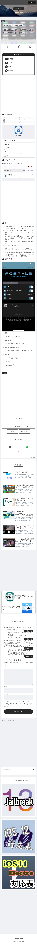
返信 (28, 631)
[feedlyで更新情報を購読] (27, 447)
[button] (29, 46)
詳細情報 (10, 59)
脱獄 (5, 373)
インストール (12, 63)
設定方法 (10, 70)
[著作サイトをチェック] (9, 447)
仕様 (9, 66)
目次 (17, 54)
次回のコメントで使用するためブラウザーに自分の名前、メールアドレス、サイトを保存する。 (18, 703)
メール (6, 694)
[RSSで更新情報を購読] (18, 451)
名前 (5, 687)
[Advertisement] (18, 93)
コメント (7, 667)
